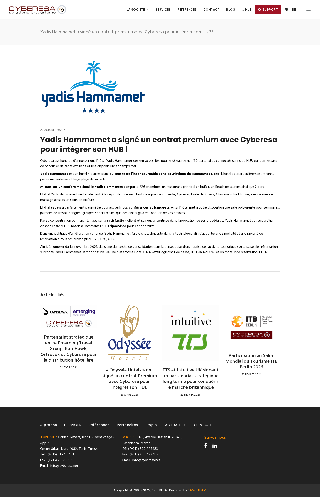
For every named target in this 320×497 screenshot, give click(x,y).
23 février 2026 (251, 374)
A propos (48, 424)
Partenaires (127, 424)
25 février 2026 (190, 395)
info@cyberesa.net (64, 466)
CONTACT (203, 424)
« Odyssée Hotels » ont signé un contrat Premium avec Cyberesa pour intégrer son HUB (129, 378)
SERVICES (72, 424)
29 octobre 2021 (51, 130)
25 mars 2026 (129, 395)
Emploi (151, 424)
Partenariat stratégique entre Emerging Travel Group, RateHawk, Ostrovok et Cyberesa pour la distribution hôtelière (68, 349)
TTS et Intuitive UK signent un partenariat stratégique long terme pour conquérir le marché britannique (191, 378)
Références (98, 424)
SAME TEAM (197, 490)
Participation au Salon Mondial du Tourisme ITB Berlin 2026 (252, 361)
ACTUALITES (176, 424)
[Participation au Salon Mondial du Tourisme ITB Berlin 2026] (251, 326)
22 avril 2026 (68, 367)
